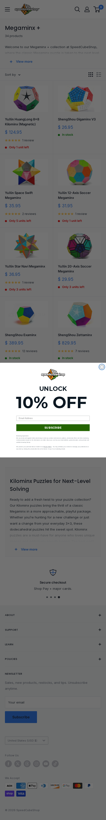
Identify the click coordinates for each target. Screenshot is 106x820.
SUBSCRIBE (52, 427)
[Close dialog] (102, 367)
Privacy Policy (48, 446)
